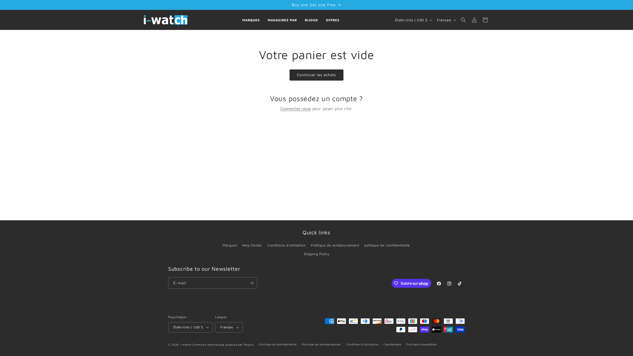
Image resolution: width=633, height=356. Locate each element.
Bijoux (311, 20)
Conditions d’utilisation (362, 344)
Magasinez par (282, 20)
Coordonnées (392, 344)
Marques (251, 20)
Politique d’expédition (421, 344)
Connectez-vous (295, 108)
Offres (332, 20)
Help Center (252, 245)
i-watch (185, 344)
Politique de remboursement (335, 245)
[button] (463, 20)
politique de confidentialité (387, 245)
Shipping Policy (317, 254)
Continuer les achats (316, 75)
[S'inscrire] (251, 283)
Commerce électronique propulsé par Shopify (223, 344)
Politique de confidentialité (278, 344)
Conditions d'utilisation (286, 245)
